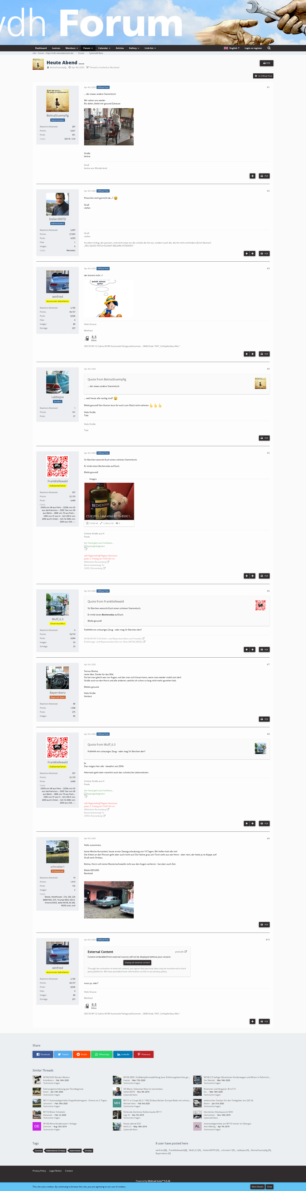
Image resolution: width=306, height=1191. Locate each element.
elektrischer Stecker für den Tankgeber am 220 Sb (228, 1100)
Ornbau (88, 1150)
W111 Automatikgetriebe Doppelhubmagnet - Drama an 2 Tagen (75, 1100)
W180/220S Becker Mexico (56, 1077)
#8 (268, 733)
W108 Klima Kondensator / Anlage (60, 1123)
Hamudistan (209, 1115)
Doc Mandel (209, 1080)
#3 (268, 268)
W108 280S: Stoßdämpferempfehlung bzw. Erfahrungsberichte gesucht (158, 1077)
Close (269, 1186)
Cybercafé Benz (130, 1094)
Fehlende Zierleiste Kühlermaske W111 (142, 1111)
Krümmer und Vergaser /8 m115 (220, 1088)
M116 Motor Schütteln (54, 1111)
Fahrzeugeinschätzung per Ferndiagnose (63, 1088)
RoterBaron (48, 1080)
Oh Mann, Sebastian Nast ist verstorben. (143, 1088)
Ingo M (126, 1115)
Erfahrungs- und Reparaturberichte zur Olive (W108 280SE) (113, 641)
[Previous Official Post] (247, 253)
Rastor (207, 1103)
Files (42, 242)
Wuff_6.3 (127, 1126)
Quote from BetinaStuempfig (107, 379)
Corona (38, 1150)
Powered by (153, 1180)
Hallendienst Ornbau (55, 1150)
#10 (268, 939)
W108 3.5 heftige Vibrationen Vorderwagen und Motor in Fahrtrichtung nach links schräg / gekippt (252, 1077)
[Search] (269, 48)
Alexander (47, 1115)
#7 (268, 664)
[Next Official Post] (252, 176)
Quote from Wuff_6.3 (101, 744)
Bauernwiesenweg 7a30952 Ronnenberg (94, 567)
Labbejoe (241, 1150)
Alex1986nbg (210, 1126)
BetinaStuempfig (58, 67)
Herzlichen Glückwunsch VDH (218, 1111)
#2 (268, 190)
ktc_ (205, 1091)
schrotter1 (47, 1103)
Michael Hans (129, 1103)
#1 (268, 87)
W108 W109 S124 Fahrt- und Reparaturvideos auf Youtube (112, 638)
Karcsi (46, 1091)
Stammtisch (75, 1150)
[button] (231, 48)
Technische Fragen (51, 1083)
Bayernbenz (162, 1153)
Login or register (253, 48)
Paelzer (126, 1080)
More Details (257, 1186)
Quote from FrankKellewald (106, 601)
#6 (268, 590)
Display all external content (137, 962)
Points (43, 130)
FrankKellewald (176, 1150)
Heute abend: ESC (132, 1123)
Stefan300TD (129, 1091)
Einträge (43, 328)
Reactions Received (48, 126)
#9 (268, 838)
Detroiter (47, 1126)
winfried (160, 1150)
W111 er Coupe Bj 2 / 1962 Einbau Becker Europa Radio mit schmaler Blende (161, 1100)
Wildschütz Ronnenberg (95, 561)
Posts (42, 134)
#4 (268, 368)
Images (43, 246)
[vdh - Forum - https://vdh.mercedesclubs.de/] (153, 12)
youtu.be (179, 951)
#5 (268, 452)
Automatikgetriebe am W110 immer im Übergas (227, 1123)
